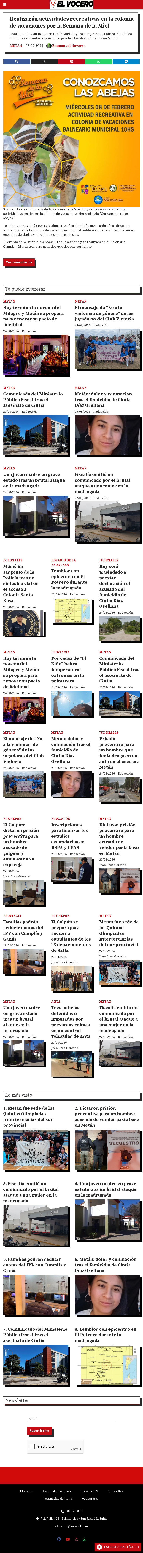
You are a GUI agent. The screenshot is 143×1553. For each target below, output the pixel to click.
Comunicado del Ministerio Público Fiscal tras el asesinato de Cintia (33, 399)
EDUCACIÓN (60, 819)
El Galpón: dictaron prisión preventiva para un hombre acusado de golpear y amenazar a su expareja (21, 845)
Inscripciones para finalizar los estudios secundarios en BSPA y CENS (69, 836)
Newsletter (17, 1401)
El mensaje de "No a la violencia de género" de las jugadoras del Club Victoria (104, 313)
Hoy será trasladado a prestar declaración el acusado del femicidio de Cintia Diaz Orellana (114, 586)
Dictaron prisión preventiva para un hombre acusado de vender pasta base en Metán (119, 839)
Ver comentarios (19, 262)
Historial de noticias (57, 1491)
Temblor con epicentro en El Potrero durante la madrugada (69, 579)
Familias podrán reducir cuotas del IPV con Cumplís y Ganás (23, 930)
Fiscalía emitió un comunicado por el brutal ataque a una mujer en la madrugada (102, 483)
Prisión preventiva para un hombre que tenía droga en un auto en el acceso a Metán (119, 753)
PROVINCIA (60, 652)
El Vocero (26, 1491)
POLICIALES (13, 560)
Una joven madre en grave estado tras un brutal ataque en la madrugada (34, 480)
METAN (16, 45)
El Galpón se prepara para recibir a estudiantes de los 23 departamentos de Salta (71, 936)
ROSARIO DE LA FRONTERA (63, 562)
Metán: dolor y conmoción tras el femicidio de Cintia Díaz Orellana (103, 399)
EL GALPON (12, 819)
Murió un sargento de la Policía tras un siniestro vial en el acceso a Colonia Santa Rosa (21, 584)
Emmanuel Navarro (68, 45)
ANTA (56, 1002)
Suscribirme (39, 1431)
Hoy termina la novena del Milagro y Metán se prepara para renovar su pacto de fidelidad (33, 316)
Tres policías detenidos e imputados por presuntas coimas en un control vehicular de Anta (70, 1022)
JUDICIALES (108, 560)
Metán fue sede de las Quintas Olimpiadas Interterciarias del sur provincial (119, 933)
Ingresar (91, 1499)
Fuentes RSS (89, 1491)
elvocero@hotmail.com (71, 1526)
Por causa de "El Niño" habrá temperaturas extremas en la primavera (68, 670)
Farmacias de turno (58, 1499)
